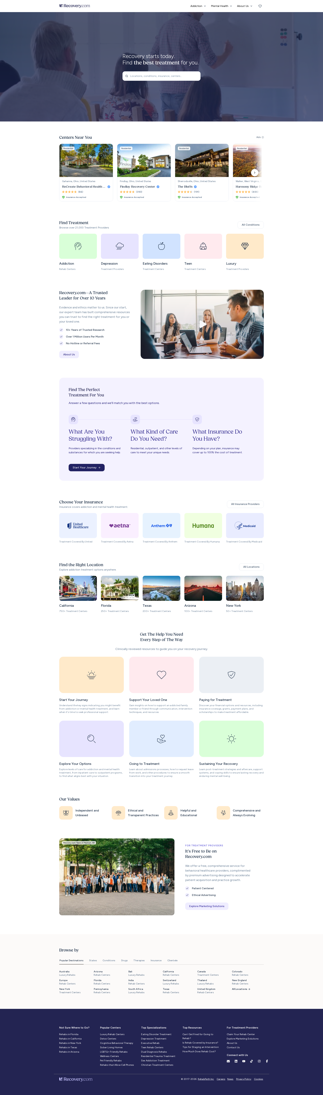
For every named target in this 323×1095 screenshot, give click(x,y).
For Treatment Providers (242, 1027)
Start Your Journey (85, 467)
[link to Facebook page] (266, 1061)
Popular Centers (110, 1027)
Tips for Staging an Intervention (201, 1047)
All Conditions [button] (251, 224)
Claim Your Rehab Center (241, 1034)
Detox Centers (108, 1038)
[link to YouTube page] (243, 1061)
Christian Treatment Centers (157, 1065)
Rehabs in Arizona (69, 1051)
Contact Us (233, 1047)
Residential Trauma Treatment (158, 1056)
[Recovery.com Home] (75, 6)
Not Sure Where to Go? (74, 1027)
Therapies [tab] (139, 960)
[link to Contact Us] (228, 1061)
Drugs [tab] (124, 960)
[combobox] (161, 76)
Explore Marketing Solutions (243, 1038)
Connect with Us (237, 1055)
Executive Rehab (150, 1043)
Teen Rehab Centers (152, 1047)
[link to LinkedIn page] (236, 1061)
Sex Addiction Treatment (155, 1060)
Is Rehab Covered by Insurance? (200, 1042)
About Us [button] (69, 354)
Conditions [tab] (109, 960)
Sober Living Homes (111, 1047)
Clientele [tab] (172, 960)
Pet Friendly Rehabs (111, 1060)
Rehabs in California (70, 1038)
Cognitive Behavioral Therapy (116, 1043)
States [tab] (93, 960)
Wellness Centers (109, 1056)
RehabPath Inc (206, 1079)
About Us (232, 1043)
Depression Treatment (153, 1038)
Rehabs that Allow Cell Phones (117, 1065)
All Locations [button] (251, 566)
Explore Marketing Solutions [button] (206, 906)
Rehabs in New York (70, 1043)
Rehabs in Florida (68, 1034)
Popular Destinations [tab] (71, 960)
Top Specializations (153, 1027)
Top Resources (192, 1027)
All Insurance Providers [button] (245, 504)
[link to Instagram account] (259, 1061)
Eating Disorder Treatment (156, 1034)
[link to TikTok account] (251, 1061)
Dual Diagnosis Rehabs (154, 1051)
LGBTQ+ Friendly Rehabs (114, 1051)
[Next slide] (254, 172)
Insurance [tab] (156, 960)
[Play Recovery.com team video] (202, 324)
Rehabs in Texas (68, 1047)
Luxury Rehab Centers (112, 1034)
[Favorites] (260, 6)
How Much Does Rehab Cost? (199, 1051)
